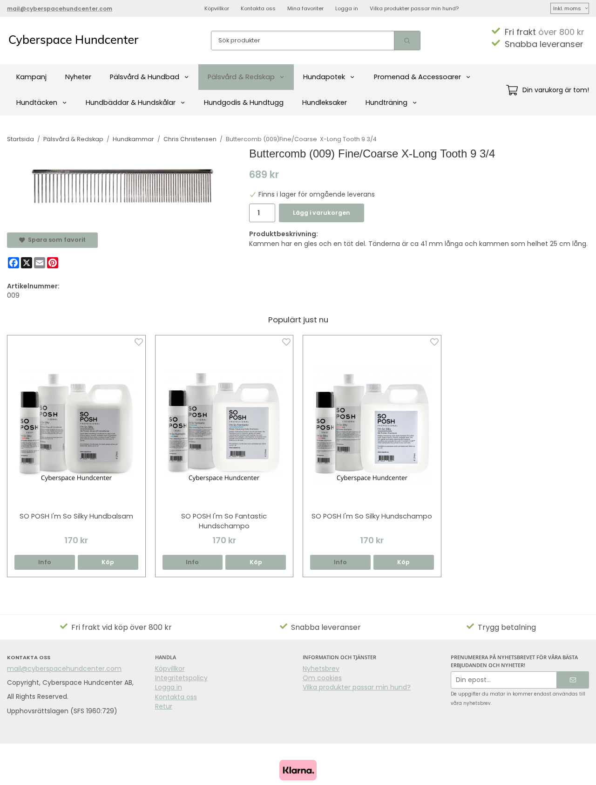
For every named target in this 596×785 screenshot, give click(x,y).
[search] (407, 40)
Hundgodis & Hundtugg (244, 102)
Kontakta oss (258, 8)
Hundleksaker (324, 102)
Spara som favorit (55, 240)
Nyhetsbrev (321, 668)
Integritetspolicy (181, 678)
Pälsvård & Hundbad (144, 77)
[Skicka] (573, 680)
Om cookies (322, 678)
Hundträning (386, 102)
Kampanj (31, 77)
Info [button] (44, 562)
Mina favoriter (305, 8)
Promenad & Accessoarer (417, 77)
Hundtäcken (36, 102)
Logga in (346, 8)
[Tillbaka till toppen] (583, 772)
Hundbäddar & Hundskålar (131, 102)
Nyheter (78, 77)
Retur (163, 706)
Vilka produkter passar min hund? (414, 8)
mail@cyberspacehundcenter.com (64, 668)
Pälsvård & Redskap (241, 77)
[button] (108, 562)
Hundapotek (324, 77)
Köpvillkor (216, 8)
